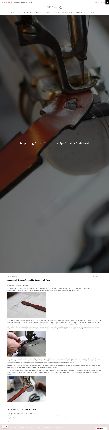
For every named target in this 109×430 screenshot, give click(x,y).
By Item (18, 12)
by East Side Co (10, 285)
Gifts (55, 12)
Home (12, 12)
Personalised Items (66, 12)
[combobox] (101, 428)
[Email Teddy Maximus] (12, 2)
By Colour (48, 12)
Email (57, 415)
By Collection (28, 12)
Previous (95, 276)
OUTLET (87, 12)
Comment (10, 421)
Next (100, 276)
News (15, 276)
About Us (94, 12)
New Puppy (79, 12)
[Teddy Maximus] (54, 8)
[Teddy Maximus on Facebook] (5, 2)
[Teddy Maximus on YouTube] (7, 2)
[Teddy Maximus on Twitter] (3, 2)
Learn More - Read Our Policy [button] (56, 427)
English (102, 428)
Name (9, 415)
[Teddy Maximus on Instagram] (9, 2)
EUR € (95, 2)
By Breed (38, 12)
